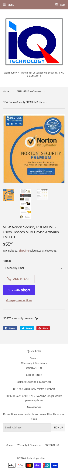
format (7, 260)
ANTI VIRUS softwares (29, 91)
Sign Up (58, 427)
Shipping (24, 250)
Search (34, 358)
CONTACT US (34, 368)
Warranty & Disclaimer (34, 363)
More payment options (19, 300)
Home (6, 91)
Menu (11, 4)
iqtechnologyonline (35, 458)
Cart (62, 4)
